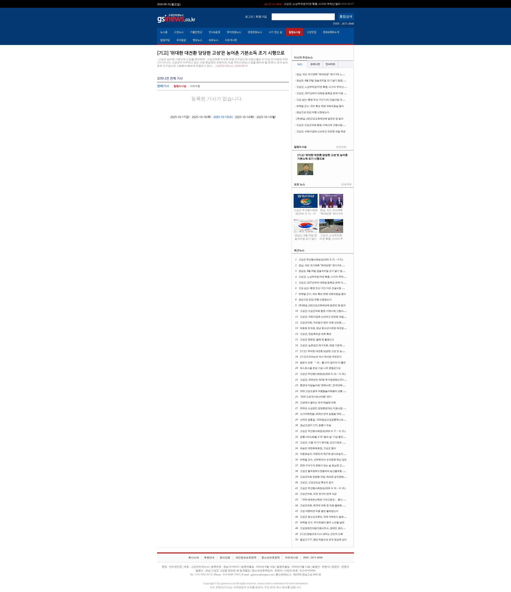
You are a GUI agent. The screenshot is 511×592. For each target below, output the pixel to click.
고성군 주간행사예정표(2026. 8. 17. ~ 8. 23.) (323, 431)
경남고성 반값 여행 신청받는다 (312, 112)
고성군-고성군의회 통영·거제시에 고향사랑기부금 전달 (325, 125)
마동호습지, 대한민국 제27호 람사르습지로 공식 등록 (328, 453)
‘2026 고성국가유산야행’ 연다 (316, 396)
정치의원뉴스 (234, 32)
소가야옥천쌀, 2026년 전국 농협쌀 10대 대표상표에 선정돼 (331, 414)
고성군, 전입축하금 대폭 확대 (315, 334)
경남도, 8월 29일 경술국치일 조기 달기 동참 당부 (322, 80)
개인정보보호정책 (246, 557)
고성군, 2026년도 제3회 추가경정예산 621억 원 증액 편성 (330, 379)
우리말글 (181, 40)
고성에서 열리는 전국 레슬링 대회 (318, 402)
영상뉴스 (197, 40)
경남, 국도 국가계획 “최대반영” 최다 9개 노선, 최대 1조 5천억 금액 (331, 74)
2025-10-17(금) (180, 117)
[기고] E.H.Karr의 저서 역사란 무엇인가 (321, 356)
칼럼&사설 (294, 32)
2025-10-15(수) (223, 117)
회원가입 (261, 16)
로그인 (249, 16)
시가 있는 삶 (275, 32)
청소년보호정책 (270, 557)
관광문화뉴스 (255, 32)
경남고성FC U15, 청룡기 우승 (315, 425)
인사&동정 (214, 32)
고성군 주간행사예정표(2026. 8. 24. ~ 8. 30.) (323, 374)
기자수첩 (195, 86)
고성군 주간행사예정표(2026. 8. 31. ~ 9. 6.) (306, 213)
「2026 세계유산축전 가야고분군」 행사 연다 (324, 499)
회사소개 (193, 557)
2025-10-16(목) (201, 117)
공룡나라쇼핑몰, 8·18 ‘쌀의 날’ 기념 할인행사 (324, 437)
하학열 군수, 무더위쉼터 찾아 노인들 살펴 (322, 522)
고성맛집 (311, 32)
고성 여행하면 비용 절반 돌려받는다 (319, 511)
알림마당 (165, 40)
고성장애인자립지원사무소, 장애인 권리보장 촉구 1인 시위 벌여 (334, 528)
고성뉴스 (179, 32)
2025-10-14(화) (244, 117)
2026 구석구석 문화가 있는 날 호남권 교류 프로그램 (327, 465)
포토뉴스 (213, 40)
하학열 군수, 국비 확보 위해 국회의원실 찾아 (320, 106)
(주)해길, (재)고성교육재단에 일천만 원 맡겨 (319, 118)
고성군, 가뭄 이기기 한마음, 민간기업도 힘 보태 (325, 442)
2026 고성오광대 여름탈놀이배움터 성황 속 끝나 (325, 391)
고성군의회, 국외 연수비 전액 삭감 (318, 493)
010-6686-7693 (231, 574)
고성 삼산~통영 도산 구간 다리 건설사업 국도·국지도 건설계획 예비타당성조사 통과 (340, 99)
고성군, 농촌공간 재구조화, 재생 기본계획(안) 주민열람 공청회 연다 (336, 345)
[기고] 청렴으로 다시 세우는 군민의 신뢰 (321, 534)
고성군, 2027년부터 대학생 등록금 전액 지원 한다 (309, 3)
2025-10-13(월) (266, 117)
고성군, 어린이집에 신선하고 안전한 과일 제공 (321, 131)
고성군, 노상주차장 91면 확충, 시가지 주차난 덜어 (322, 87)
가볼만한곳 (196, 32)
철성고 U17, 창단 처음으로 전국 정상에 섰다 (323, 539)
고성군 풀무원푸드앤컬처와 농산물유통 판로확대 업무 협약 (331, 471)
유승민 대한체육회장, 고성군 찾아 (318, 448)
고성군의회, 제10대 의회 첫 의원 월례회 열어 (323, 505)
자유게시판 (231, 40)
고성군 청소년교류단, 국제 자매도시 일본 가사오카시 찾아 (331, 516)
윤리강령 (225, 557)
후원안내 (209, 557)
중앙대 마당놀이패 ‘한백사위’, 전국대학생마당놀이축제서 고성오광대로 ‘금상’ (341, 385)
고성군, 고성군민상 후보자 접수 (317, 482)
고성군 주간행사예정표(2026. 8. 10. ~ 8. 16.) (323, 488)
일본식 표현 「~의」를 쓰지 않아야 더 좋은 (323, 362)
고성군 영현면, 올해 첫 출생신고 (317, 339)
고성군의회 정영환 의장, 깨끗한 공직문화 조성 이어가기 (329, 476)
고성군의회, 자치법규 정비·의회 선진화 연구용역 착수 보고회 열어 (335, 322)
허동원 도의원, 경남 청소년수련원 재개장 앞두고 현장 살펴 (331, 328)
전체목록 (341, 147)
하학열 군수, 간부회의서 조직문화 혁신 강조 (323, 459)
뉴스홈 (163, 32)
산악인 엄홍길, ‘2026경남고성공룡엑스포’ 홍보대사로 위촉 (331, 419)
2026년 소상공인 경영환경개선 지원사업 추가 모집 (326, 408)
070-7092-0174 (204, 574)
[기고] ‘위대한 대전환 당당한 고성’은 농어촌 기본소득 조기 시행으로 (336, 351)
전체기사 (163, 86)
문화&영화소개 (331, 32)
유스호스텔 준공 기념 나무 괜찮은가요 (320, 368)
